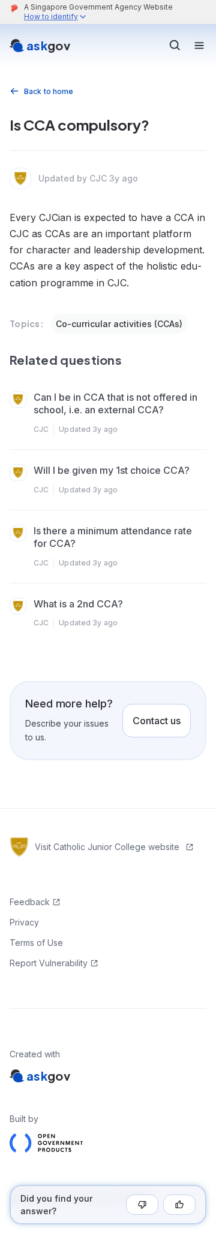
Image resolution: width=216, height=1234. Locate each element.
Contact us (157, 721)
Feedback (30, 902)
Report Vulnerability (49, 963)
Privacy (24, 922)
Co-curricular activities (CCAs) (119, 324)
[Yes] (179, 1204)
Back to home (48, 91)
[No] (142, 1204)
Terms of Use (36, 942)
